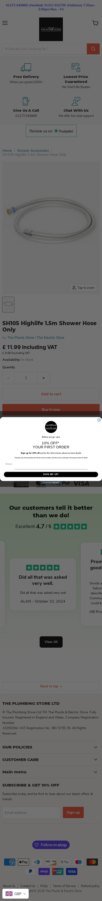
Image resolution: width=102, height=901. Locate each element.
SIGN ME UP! (51, 474)
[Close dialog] (99, 419)
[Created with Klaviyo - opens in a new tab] (51, 482)
